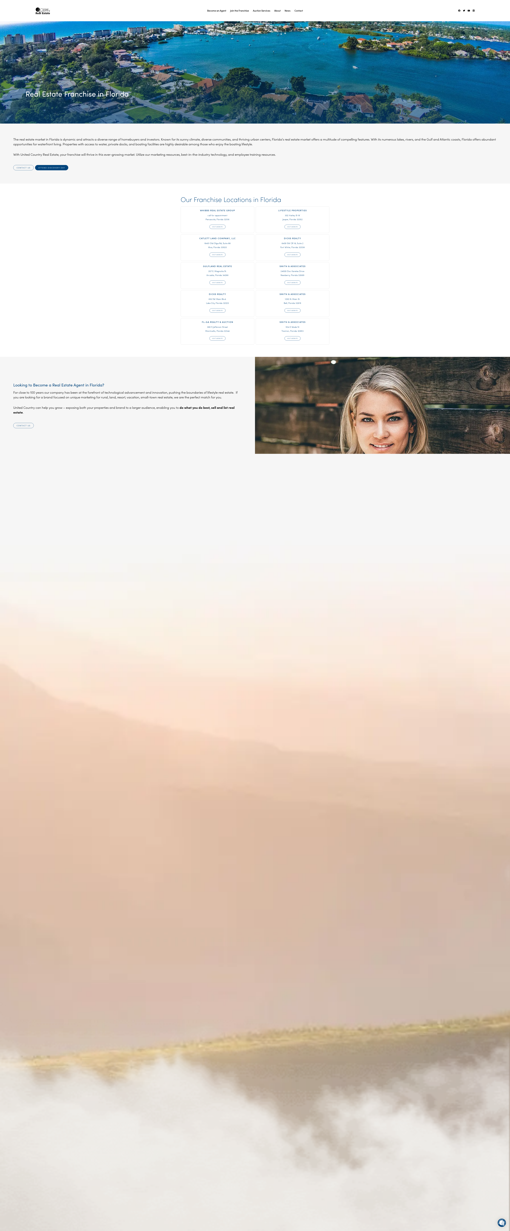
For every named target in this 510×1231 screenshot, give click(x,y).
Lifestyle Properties (292, 210)
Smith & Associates (293, 266)
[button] (502, 1223)
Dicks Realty (292, 238)
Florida (117, 94)
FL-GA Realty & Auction (217, 321)
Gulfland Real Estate (217, 266)
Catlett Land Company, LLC (217, 238)
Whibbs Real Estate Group (217, 210)
